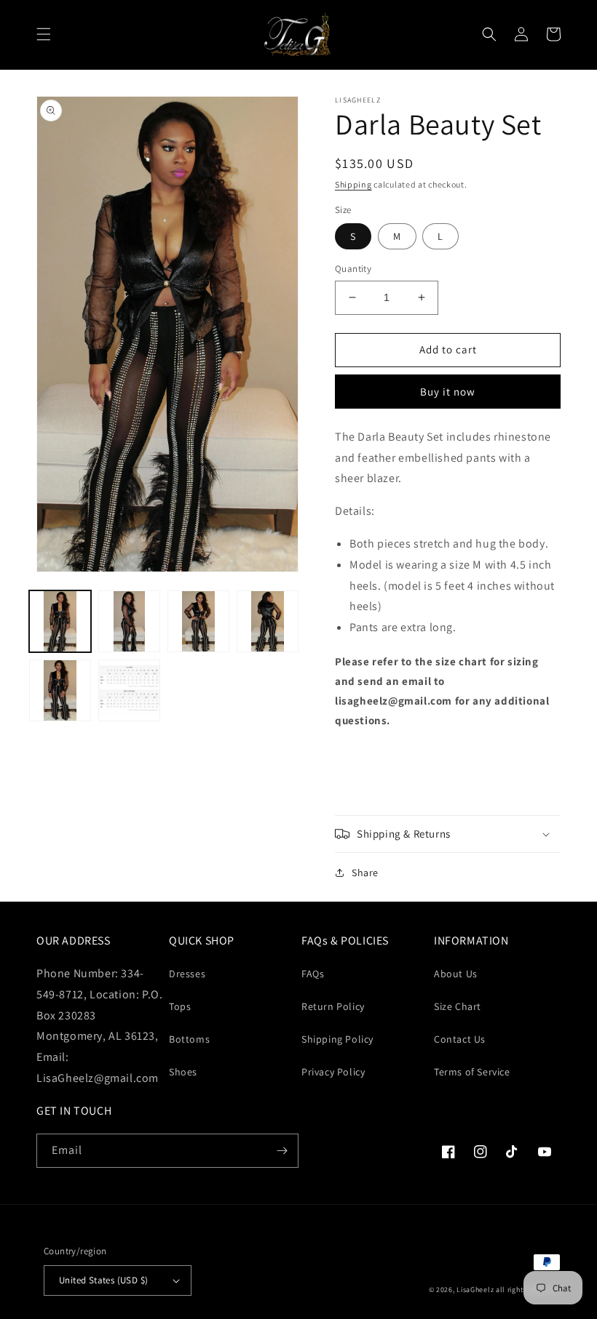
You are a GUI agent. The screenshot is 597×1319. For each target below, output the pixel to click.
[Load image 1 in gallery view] (60, 621)
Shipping (353, 184)
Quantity (353, 268)
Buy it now (447, 391)
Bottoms (189, 1039)
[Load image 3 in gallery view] (198, 621)
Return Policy (333, 1006)
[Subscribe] (282, 1151)
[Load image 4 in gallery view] (267, 621)
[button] (44, 34)
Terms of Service (472, 1071)
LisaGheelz (475, 1289)
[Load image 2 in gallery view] (129, 621)
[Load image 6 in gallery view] (129, 690)
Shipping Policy (337, 1039)
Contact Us (460, 1039)
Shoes (183, 1071)
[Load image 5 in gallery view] (60, 690)
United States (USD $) (103, 1280)
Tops (180, 1006)
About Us (456, 973)
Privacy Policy (333, 1071)
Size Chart (457, 1006)
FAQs (312, 973)
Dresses (187, 973)
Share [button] (365, 872)
